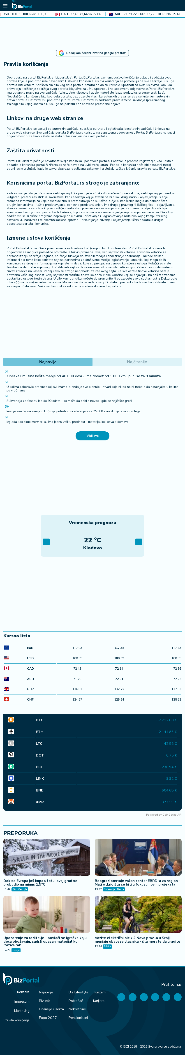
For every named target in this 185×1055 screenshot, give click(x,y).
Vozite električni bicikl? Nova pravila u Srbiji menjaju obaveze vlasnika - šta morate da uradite (137, 939)
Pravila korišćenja (16, 1020)
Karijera (98, 1000)
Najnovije (46, 992)
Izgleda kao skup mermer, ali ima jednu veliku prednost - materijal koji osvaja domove (68, 422)
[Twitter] (132, 997)
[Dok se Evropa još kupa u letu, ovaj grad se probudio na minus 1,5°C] (46, 858)
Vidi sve (93, 436)
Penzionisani (78, 1017)
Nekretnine (77, 1009)
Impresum (22, 1001)
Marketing (22, 1011)
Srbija (16, 950)
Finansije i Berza (114, 889)
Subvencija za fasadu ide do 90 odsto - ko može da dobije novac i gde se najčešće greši (69, 401)
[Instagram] (155, 997)
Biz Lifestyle (19, 889)
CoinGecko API (172, 815)
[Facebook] (121, 997)
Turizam (99, 992)
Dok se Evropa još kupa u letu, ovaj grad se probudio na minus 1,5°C (40, 882)
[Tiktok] (178, 997)
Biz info (44, 1000)
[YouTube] (144, 997)
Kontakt (23, 992)
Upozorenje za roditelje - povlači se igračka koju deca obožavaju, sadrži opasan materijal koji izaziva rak (45, 941)
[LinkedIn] (166, 997)
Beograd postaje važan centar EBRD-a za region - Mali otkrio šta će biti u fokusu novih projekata (137, 882)
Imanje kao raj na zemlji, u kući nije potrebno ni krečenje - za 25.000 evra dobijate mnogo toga (74, 411)
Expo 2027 (48, 1017)
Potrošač (75, 1000)
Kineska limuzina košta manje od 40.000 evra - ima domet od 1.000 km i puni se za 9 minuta (84, 376)
